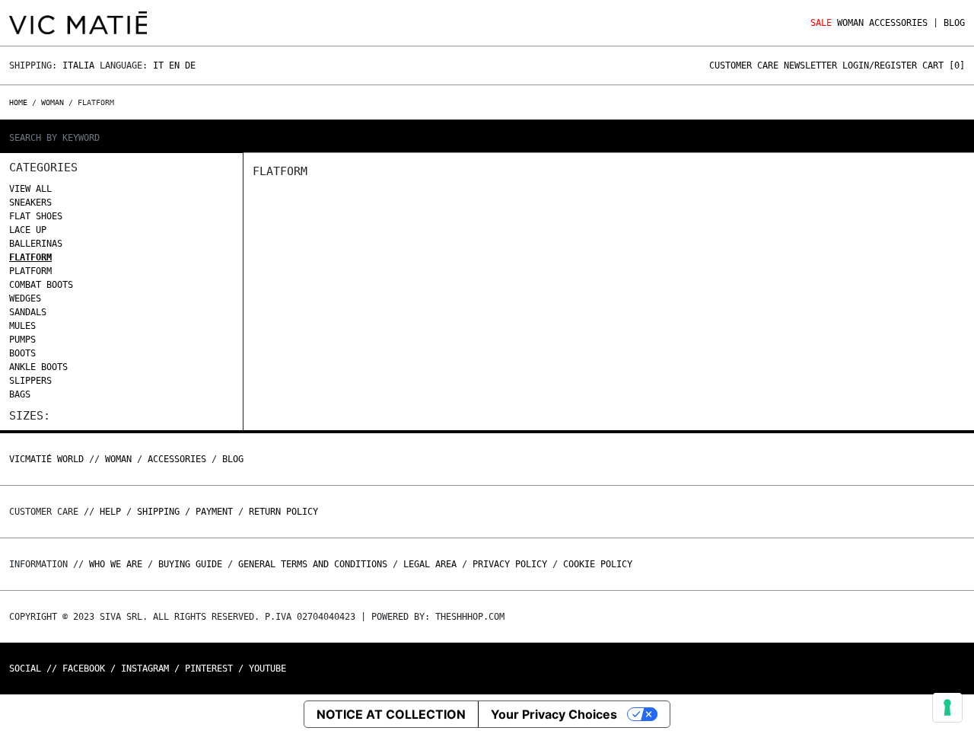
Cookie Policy (597, 564)
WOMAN (850, 23)
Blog (954, 23)
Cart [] (943, 65)
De (190, 65)
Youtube (267, 668)
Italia (78, 65)
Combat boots (41, 284)
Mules (22, 326)
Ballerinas (35, 243)
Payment (214, 511)
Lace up (27, 230)
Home (20, 102)
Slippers (30, 380)
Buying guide (190, 564)
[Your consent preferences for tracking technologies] (947, 707)
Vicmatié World (46, 459)
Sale (821, 23)
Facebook (83, 668)
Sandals (27, 312)
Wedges (25, 298)
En (174, 65)
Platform (30, 271)
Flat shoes (35, 216)
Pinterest (209, 668)
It (158, 65)
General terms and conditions (312, 564)
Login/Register (879, 65)
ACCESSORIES (898, 23)
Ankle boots (38, 367)
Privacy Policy (510, 564)
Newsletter (810, 65)
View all (30, 189)
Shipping (158, 511)
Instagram (145, 668)
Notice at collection (391, 714)
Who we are (115, 564)
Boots (22, 353)
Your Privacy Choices (554, 714)
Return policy (283, 511)
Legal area (430, 564)
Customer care (743, 65)
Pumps (22, 339)
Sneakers (30, 202)
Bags (19, 394)
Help (110, 511)
